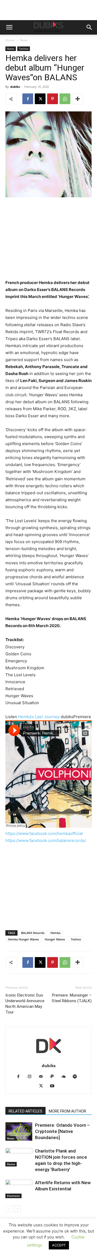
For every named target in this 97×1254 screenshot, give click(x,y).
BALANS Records (32, 933)
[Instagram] (31, 1077)
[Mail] (43, 1077)
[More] (77, 98)
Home (10, 40)
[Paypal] (54, 1077)
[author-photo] (48, 1058)
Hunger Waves (55, 939)
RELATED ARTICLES (25, 1111)
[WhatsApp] (65, 98)
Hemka (55, 933)
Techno (23, 48)
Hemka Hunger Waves (23, 939)
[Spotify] (76, 1077)
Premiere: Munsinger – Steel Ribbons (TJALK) (72, 998)
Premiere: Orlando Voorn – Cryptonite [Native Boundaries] (62, 1131)
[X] (40, 98)
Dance (11, 1164)
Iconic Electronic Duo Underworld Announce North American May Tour (24, 1004)
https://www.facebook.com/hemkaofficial (44, 833)
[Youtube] (54, 1086)
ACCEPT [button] (59, 1245)
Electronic (13, 1196)
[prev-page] (8, 1208)
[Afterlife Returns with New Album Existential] (18, 1189)
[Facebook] (27, 98)
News (24, 40)
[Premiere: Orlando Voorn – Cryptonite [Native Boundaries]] (18, 1131)
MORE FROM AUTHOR (67, 1111)
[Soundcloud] (65, 1077)
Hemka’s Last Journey (39, 716)
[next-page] (17, 1208)
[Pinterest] (52, 98)
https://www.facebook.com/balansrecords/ (45, 840)
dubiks (15, 87)
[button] (9, 27)
